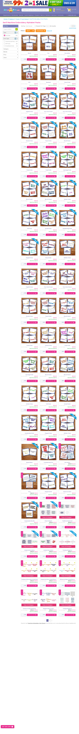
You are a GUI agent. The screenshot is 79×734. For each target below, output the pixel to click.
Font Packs (24, 19)
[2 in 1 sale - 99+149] (39, 3)
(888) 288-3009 (72, 15)
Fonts (17, 19)
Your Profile (60, 10)
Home (5, 19)
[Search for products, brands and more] (50, 10)
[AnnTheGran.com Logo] (11, 10)
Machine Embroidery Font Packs (36, 623)
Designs (11, 19)
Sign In (58, 9)
